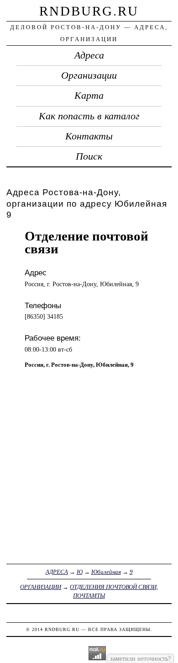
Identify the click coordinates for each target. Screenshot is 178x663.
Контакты (89, 136)
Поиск (89, 156)
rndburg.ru (89, 11)
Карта (89, 95)
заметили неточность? (140, 658)
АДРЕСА (57, 571)
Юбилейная (106, 571)
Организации (89, 75)
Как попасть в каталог (89, 116)
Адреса (89, 55)
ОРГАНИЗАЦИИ (40, 586)
